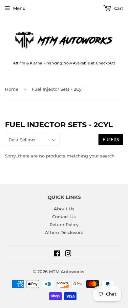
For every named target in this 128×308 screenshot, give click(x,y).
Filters (111, 139)
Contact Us (64, 216)
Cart (118, 8)
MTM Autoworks (66, 271)
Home (11, 89)
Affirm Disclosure (64, 232)
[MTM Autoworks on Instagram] (68, 254)
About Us (64, 208)
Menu (19, 8)
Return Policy (64, 224)
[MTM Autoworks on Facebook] (56, 254)
